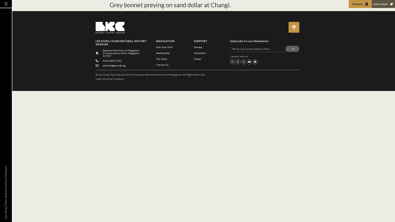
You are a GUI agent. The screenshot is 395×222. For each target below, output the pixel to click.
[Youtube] (249, 61)
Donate (198, 47)
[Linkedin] (255, 61)
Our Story (161, 59)
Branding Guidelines (113, 79)
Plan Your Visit (164, 47)
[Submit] (292, 49)
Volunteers (200, 53)
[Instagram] (232, 61)
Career (198, 59)
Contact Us (162, 64)
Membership (163, 53)
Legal (98, 79)
